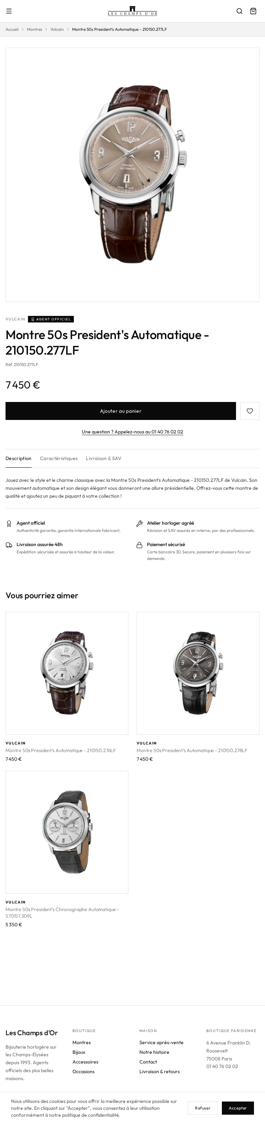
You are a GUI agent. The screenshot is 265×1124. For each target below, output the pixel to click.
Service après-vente (161, 1042)
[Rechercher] (239, 11)
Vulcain (57, 29)
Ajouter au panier (121, 411)
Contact (148, 1062)
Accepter (238, 1108)
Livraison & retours (159, 1071)
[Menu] (9, 11)
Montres (34, 29)
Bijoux (78, 1052)
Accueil (12, 29)
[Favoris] (249, 411)
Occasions (83, 1071)
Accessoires (85, 1062)
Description (19, 458)
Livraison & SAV (103, 458)
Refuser (202, 1108)
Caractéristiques (59, 458)
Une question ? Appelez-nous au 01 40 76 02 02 (132, 432)
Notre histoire (154, 1052)
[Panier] (253, 11)
